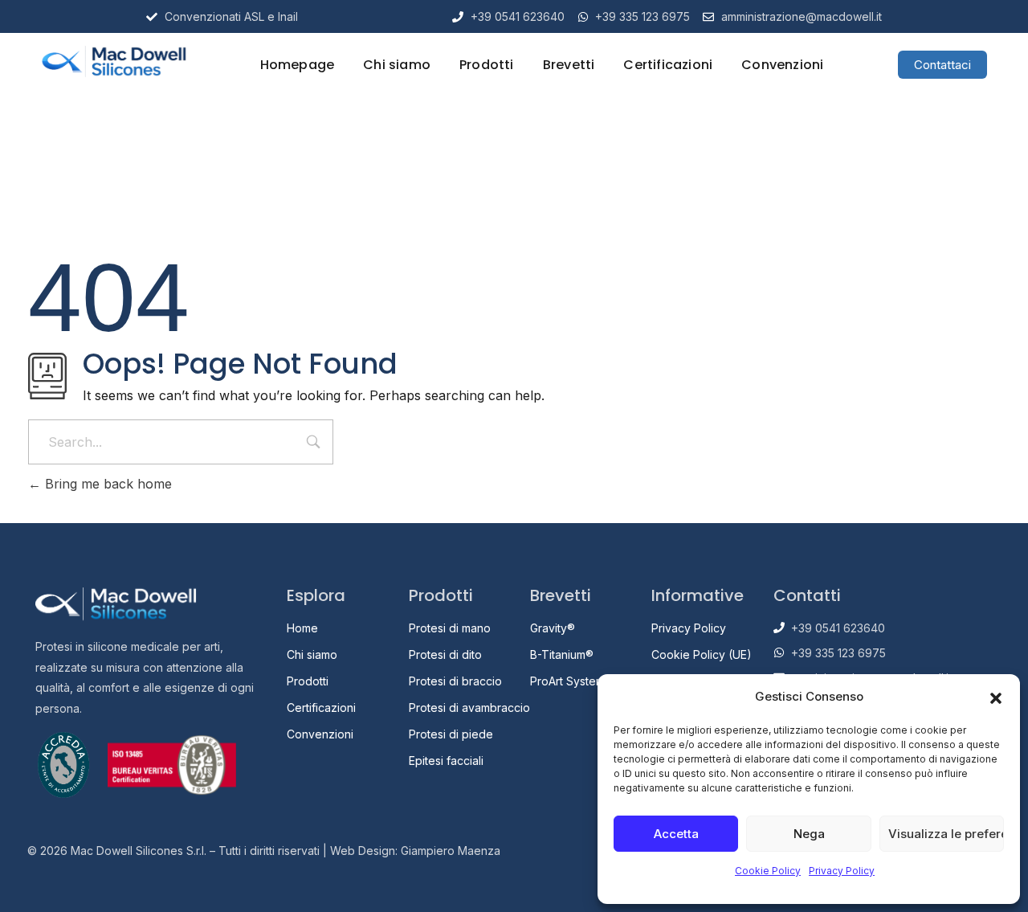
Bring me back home (106, 484)
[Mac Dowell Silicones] (113, 61)
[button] (996, 697)
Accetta (676, 833)
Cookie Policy (768, 871)
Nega (809, 833)
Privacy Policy (842, 871)
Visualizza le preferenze (946, 833)
